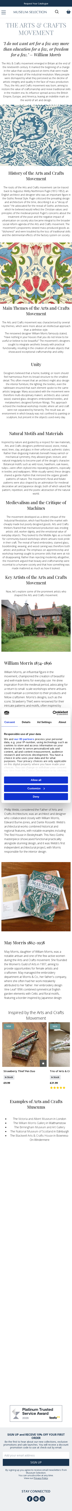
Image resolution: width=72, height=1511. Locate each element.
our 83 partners (24, 738)
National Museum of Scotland (34, 1131)
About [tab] (62, 722)
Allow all (36, 779)
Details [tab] (26, 722)
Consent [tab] (9, 722)
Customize (34, 788)
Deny (36, 796)
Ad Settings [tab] (44, 722)
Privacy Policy (41, 1478)
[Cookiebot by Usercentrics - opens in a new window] (52, 713)
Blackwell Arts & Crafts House (34, 1135)
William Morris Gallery (32, 1123)
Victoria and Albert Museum (35, 1119)
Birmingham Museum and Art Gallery (42, 1127)
